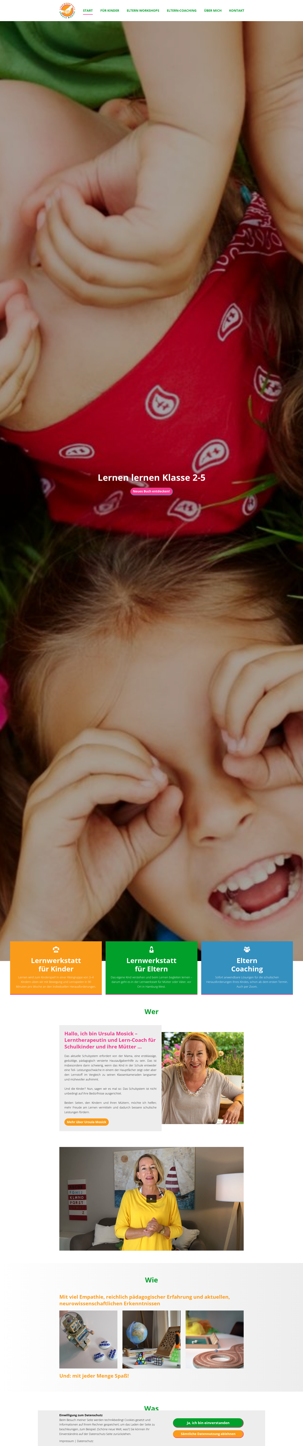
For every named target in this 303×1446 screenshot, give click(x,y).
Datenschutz (85, 1441)
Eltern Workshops (143, 10)
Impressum (66, 1441)
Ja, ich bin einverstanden (208, 1422)
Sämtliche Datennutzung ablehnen (208, 1434)
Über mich (213, 10)
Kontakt (236, 10)
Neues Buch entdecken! (151, 491)
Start (88, 10)
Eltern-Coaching (181, 10)
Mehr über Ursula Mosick (86, 1122)
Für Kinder (109, 10)
